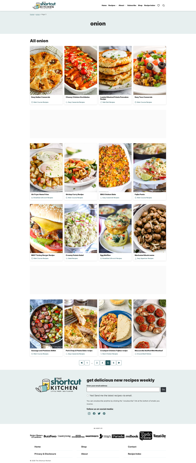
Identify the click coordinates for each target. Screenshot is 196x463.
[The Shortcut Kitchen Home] (44, 5)
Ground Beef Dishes (144, 354)
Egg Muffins (105, 255)
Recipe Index (149, 5)
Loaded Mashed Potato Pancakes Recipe (114, 98)
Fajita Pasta (140, 194)
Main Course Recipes (41, 102)
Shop (140, 5)
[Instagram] (89, 413)
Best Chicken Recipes (110, 354)
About (121, 5)
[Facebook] (94, 413)
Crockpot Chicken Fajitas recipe (114, 351)
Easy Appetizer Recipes (145, 258)
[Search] (163, 5)
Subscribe (131, 5)
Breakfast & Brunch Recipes (43, 198)
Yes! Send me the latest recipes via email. (111, 395)
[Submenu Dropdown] (116, 5)
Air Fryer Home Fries (40, 194)
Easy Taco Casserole (143, 97)
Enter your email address (97, 386)
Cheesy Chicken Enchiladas (78, 97)
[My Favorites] (158, 5)
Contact (132, 446)
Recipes (111, 5)
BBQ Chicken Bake (108, 194)
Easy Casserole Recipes (76, 102)
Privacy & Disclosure (45, 454)
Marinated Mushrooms (144, 255)
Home (104, 5)
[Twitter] (99, 413)
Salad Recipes (73, 258)
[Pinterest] (104, 413)
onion (38, 14)
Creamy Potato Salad (75, 255)
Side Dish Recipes (109, 102)
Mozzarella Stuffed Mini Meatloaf (149, 351)
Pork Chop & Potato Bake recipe (79, 351)
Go (163, 389)
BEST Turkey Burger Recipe (43, 255)
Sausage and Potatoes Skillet (43, 351)
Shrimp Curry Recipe (75, 194)
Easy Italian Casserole (40, 97)
